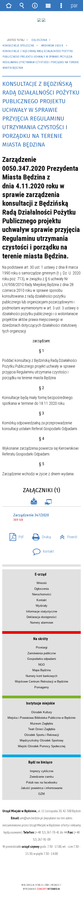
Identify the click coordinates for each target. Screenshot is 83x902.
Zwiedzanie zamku (42, 776)
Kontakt (41, 550)
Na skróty (40, 639)
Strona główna (9, 5)
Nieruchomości (41, 594)
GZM (41, 793)
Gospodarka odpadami (41, 658)
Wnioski (42, 583)
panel (74, 5)
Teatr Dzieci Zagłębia (41, 729)
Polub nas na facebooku (41, 782)
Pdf (14, 535)
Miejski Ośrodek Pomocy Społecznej (41, 746)
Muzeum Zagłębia (41, 723)
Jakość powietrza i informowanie (41, 788)
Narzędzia (35, 5)
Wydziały (41, 605)
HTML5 (34, 872)
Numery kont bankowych (41, 676)
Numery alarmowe (41, 622)
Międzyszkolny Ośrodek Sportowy (42, 740)
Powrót (66, 535)
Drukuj (40, 535)
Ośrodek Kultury (41, 712)
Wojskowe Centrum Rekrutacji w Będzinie (41, 681)
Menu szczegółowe (61, 5)
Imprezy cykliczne (41, 771)
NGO (41, 664)
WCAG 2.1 (55, 871)
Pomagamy (41, 687)
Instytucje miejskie (40, 703)
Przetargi (41, 647)
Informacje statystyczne (41, 611)
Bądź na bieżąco (40, 762)
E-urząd (40, 574)
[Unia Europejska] (43, 20)
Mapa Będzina (41, 670)
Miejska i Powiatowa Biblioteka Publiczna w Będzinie (41, 717)
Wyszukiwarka (22, 5)
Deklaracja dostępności (41, 617)
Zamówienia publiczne (41, 653)
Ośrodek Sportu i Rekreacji (41, 735)
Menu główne (48, 5)
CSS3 (41, 872)
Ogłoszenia (41, 588)
